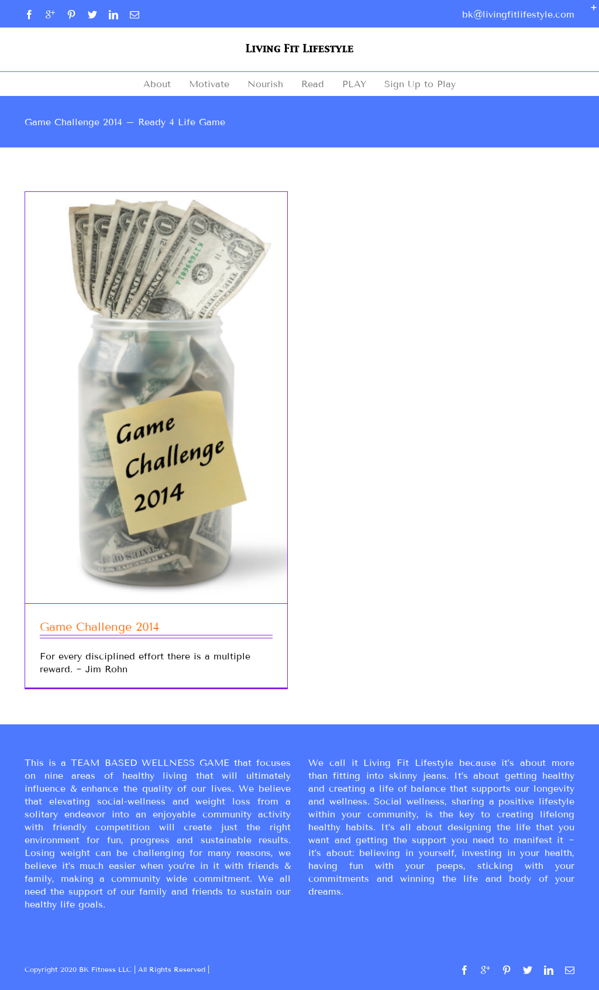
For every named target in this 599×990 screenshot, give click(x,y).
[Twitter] (92, 14)
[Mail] (134, 14)
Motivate (209, 84)
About (157, 84)
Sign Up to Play (420, 84)
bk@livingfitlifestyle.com (518, 14)
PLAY (354, 84)
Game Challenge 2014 (99, 627)
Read (312, 84)
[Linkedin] (113, 14)
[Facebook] (29, 14)
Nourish (265, 84)
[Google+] (50, 14)
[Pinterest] (71, 14)
